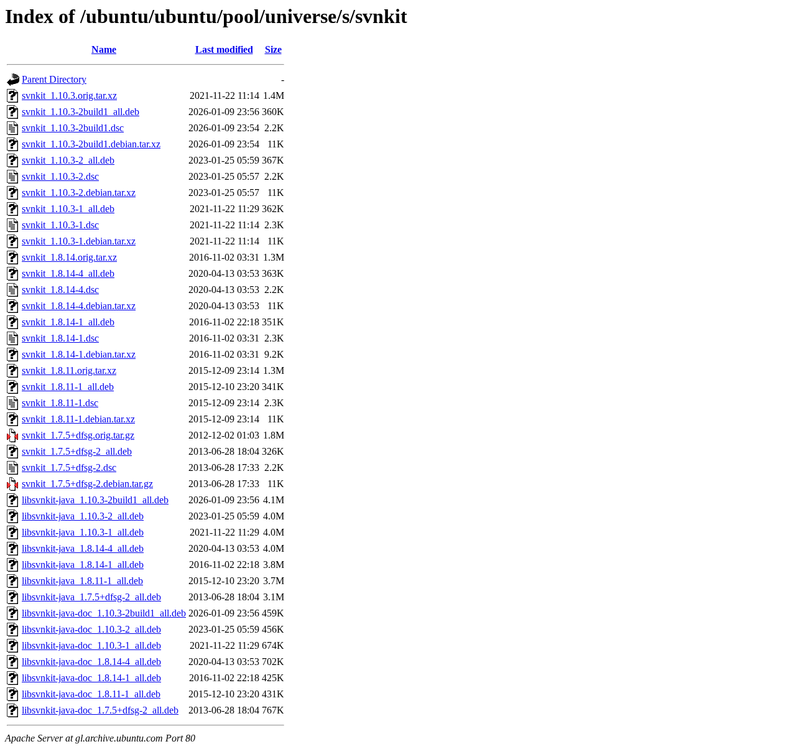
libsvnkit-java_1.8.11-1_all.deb (82, 580)
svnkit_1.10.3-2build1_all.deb (80, 111)
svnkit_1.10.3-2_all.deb (68, 160)
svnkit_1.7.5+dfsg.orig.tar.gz (78, 435)
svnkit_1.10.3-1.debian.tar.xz (79, 241)
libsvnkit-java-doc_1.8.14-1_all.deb (91, 677)
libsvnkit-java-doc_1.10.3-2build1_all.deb (104, 613)
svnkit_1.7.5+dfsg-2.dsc (69, 467)
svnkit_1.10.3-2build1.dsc (73, 128)
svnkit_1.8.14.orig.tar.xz (69, 257)
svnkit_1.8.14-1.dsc (60, 338)
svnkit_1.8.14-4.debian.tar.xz (79, 305)
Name (103, 49)
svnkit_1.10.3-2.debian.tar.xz (79, 192)
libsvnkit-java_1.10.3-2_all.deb (83, 516)
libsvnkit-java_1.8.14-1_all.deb (83, 564)
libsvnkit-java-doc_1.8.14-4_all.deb (91, 661)
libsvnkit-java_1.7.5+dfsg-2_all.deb (91, 597)
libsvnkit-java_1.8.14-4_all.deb (83, 548)
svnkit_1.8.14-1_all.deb (68, 322)
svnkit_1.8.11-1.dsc (60, 403)
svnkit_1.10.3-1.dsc (60, 225)
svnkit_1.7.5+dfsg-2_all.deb (77, 451)
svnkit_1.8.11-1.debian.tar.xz (78, 419)
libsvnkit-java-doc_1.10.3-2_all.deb (91, 629)
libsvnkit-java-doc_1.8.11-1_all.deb (91, 694)
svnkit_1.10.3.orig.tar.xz (69, 95)
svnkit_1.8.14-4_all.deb (68, 273)
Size (273, 49)
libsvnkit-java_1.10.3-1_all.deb (83, 532)
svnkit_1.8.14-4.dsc (60, 289)
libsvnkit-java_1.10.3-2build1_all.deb (95, 500)
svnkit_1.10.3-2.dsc (60, 176)
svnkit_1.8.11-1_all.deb (68, 386)
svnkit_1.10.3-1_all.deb (68, 208)
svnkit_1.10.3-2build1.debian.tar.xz (91, 144)
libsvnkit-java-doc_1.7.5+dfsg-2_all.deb (100, 710)
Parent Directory (54, 79)
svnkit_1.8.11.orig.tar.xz (69, 370)
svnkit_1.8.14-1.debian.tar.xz (79, 354)
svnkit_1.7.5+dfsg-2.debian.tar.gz (87, 483)
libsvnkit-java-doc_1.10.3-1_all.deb (91, 645)
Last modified (224, 49)
